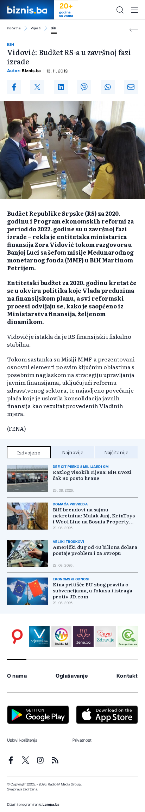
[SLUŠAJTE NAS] (61, 636)
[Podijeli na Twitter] (37, 87)
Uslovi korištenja (22, 740)
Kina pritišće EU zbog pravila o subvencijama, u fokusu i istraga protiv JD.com (92, 590)
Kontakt (127, 676)
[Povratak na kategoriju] (134, 30)
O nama (17, 676)
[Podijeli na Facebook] (14, 87)
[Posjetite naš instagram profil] (40, 760)
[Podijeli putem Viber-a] (84, 87)
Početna (14, 28)
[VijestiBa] (39, 636)
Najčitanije (116, 452)
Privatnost (82, 740)
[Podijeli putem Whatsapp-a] (108, 87)
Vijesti (36, 28)
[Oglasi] (17, 636)
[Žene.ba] (83, 636)
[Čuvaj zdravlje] (105, 636)
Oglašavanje (72, 676)
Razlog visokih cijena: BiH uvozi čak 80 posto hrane (92, 475)
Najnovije (72, 452)
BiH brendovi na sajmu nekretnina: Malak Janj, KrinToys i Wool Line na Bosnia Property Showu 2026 (94, 515)
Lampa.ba (51, 804)
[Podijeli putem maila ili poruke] (131, 87)
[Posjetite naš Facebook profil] (10, 760)
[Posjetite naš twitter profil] (25, 760)
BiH (54, 28)
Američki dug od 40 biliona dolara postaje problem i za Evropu (95, 550)
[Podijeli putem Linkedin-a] (61, 87)
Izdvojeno (28, 452)
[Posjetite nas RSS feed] (55, 760)
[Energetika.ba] (128, 636)
